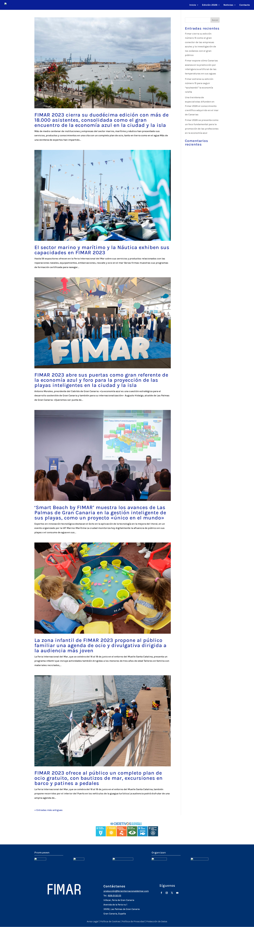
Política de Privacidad (133, 921)
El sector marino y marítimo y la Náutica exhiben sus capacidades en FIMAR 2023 (101, 250)
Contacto (244, 5)
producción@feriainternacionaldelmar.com (126, 891)
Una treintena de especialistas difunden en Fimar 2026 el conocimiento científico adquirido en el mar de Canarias (202, 106)
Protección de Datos (156, 921)
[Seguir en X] (172, 893)
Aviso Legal (93, 921)
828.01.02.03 (114, 895)
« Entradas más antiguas (48, 810)
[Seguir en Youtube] (177, 893)
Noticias (228, 5)
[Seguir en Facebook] (161, 893)
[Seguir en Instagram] (167, 893)
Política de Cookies (110, 921)
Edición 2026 (209, 5)
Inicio (192, 5)
